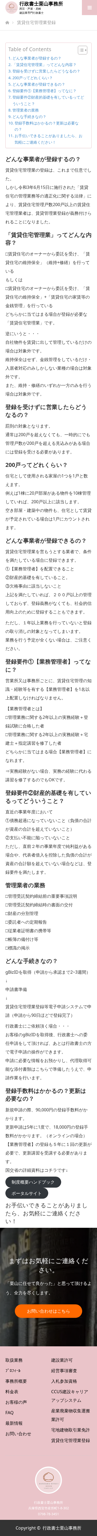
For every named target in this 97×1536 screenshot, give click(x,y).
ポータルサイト (27, 1193)
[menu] (89, 7)
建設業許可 (62, 1360)
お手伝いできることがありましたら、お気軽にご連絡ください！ (48, 138)
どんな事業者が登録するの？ (36, 58)
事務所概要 (16, 1381)
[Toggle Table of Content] (80, 50)
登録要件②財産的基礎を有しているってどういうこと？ (48, 100)
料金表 (11, 1392)
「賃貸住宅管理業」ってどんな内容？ (44, 64)
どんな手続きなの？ (29, 116)
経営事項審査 (64, 1371)
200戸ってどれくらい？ (32, 77)
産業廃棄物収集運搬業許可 (70, 1415)
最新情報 (14, 1423)
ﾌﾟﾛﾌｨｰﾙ (12, 1371)
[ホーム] (7, 21)
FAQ (9, 1413)
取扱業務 (14, 1360)
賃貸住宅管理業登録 (70, 1440)
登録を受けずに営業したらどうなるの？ (46, 71)
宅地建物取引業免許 (70, 1430)
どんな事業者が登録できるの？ (38, 84)
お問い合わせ (18, 1434)
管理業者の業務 (25, 110)
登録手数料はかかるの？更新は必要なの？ (47, 126)
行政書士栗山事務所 (41, 3)
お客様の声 (16, 1402)
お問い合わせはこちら (48, 1311)
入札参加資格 (64, 1381)
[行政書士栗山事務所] (11, 7)
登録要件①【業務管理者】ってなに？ (44, 90)
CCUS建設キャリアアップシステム (69, 1396)
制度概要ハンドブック (33, 1182)
